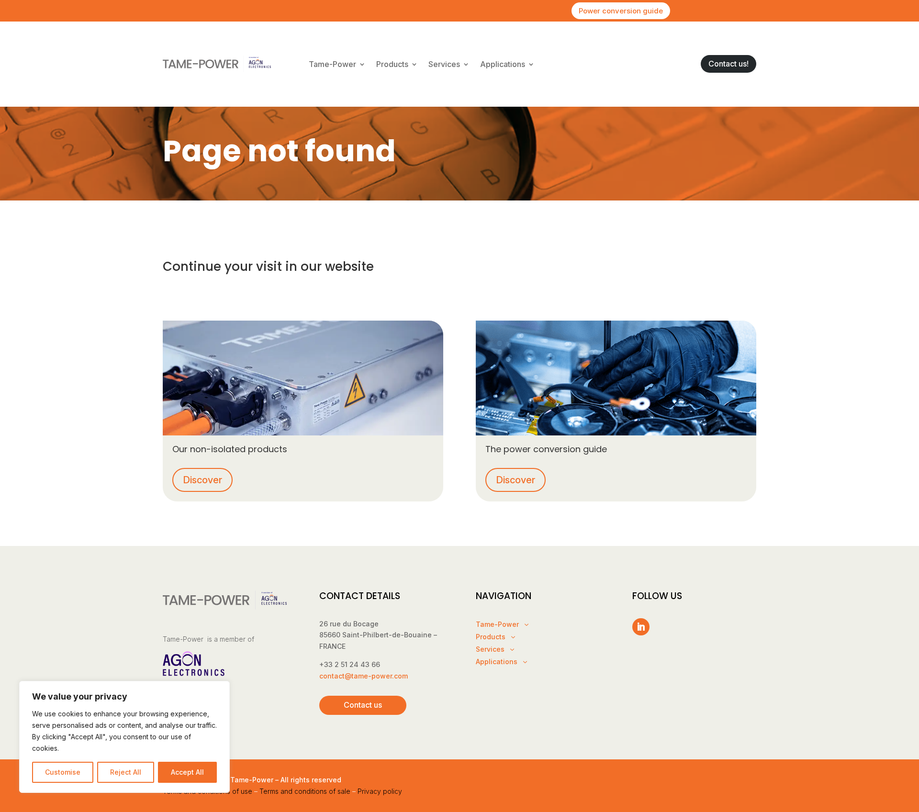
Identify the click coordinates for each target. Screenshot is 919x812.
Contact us (363, 705)
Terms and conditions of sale (304, 791)
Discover (202, 480)
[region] (124, 737)
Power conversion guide (621, 10)
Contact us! (728, 63)
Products (392, 64)
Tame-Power (332, 64)
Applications (502, 64)
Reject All (125, 772)
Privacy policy (380, 791)
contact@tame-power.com (363, 676)
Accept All (187, 772)
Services (444, 64)
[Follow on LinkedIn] (641, 626)
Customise (62, 772)
